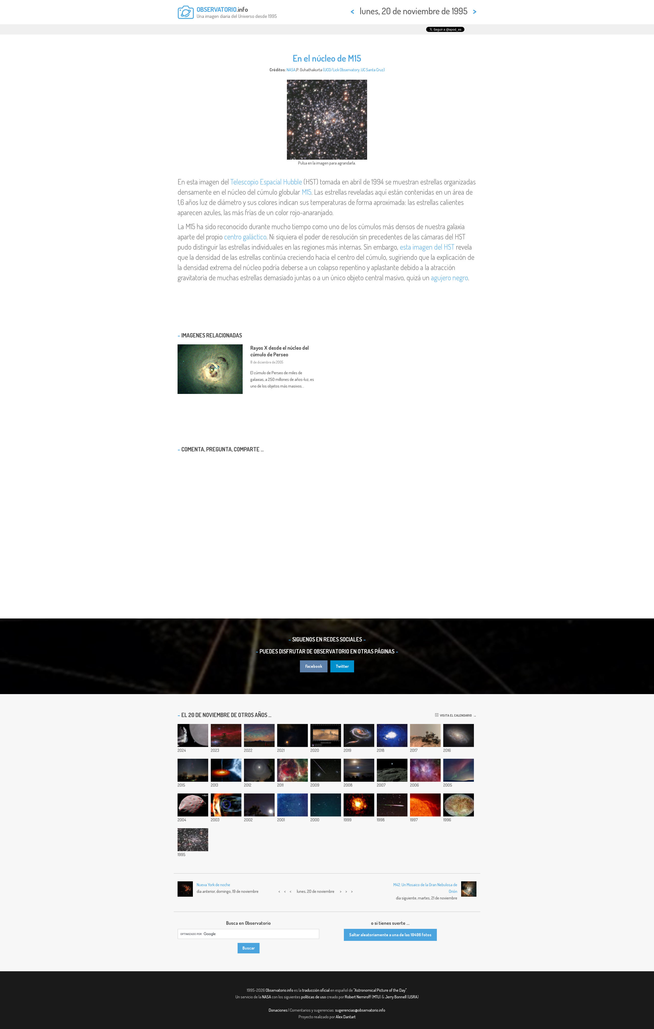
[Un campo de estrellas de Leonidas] (292, 804)
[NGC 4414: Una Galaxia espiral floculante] (458, 735)
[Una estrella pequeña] (359, 804)
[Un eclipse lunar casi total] (292, 735)
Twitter (342, 666)
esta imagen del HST (427, 246)
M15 (306, 191)
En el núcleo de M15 (327, 58)
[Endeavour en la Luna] (359, 770)
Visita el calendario (455, 715)
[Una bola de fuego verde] (392, 804)
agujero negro (449, 277)
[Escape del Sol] (425, 804)
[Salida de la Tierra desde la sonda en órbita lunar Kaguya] (392, 770)
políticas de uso (313, 996)
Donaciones (278, 1010)
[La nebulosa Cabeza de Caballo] (226, 735)
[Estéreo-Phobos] (193, 804)
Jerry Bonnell (395, 996)
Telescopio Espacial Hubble (266, 181)
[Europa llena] (458, 804)
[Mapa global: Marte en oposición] (325, 735)
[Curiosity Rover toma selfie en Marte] (425, 735)
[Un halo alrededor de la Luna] (259, 770)
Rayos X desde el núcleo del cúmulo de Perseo (279, 351)
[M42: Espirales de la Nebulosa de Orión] (425, 770)
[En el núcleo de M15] (193, 839)
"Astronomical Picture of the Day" (380, 990)
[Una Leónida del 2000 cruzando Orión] (325, 804)
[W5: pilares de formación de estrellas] (292, 770)
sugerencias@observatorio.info (360, 1010)
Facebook (313, 666)
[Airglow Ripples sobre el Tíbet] (259, 735)
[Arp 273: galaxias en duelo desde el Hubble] (359, 735)
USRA (412, 996)
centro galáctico (245, 236)
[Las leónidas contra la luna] (259, 804)
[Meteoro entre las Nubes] (325, 770)
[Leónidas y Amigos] (193, 770)
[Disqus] (327, 522)
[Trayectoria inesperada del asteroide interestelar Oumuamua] (392, 735)
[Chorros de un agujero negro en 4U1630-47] (226, 770)
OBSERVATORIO (217, 9)
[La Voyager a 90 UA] (226, 804)
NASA (291, 69)
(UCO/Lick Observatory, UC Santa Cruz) (354, 69)
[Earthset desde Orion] (193, 735)
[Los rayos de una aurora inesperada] (458, 770)
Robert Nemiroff (358, 996)
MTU (376, 996)
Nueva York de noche (213, 884)
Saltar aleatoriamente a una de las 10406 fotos (390, 934)
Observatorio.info (279, 990)
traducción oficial (316, 990)
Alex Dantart (346, 1016)
